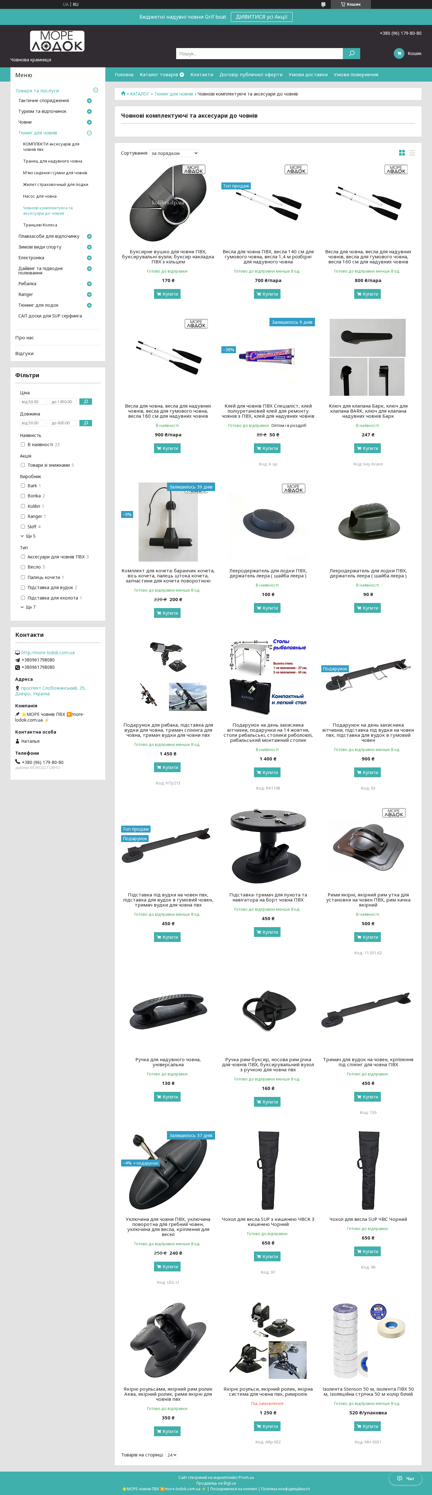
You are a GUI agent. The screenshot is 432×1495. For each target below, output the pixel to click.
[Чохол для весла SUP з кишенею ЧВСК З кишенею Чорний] (268, 1170)
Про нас (24, 337)
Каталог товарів (159, 74)
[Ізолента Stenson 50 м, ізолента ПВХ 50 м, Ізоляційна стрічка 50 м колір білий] (368, 1340)
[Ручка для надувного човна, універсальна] (168, 1010)
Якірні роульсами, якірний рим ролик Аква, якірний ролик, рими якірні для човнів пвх (168, 1393)
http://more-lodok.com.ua (48, 652)
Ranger (25, 294)
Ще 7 (30, 607)
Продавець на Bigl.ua (216, 1483)
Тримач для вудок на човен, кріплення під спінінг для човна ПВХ (368, 1062)
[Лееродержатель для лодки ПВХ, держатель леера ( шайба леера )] (268, 522)
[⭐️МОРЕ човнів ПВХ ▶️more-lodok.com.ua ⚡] (58, 41)
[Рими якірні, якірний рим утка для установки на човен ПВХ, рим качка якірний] (368, 846)
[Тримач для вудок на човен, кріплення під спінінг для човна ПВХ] (368, 1010)
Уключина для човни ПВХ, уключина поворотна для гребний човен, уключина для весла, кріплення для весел (168, 1226)
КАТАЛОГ (140, 94)
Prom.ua (246, 1477)
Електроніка (31, 258)
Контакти (201, 74)
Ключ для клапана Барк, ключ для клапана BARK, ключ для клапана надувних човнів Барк (368, 410)
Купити (170, 294)
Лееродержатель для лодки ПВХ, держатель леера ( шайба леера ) (268, 573)
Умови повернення (356, 74)
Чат (410, 1478)
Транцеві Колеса (40, 225)
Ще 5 (30, 536)
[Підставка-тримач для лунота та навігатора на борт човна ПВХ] (268, 846)
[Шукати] (351, 53)
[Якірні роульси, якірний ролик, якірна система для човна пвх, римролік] (268, 1340)
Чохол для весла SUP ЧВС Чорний (368, 1218)
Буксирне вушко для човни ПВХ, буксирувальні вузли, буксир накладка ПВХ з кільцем (168, 256)
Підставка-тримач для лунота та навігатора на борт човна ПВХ (268, 897)
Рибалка (27, 283)
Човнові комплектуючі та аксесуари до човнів (48, 210)
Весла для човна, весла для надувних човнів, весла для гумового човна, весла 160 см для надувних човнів (368, 256)
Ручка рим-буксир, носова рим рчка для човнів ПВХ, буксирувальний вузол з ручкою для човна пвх (268, 1064)
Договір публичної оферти (250, 74)
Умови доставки (308, 74)
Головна (124, 74)
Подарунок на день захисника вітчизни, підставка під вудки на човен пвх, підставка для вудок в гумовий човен (368, 732)
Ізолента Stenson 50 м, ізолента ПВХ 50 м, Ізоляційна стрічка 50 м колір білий (368, 1391)
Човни (25, 122)
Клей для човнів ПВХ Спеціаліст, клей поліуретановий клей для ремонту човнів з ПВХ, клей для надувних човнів (268, 410)
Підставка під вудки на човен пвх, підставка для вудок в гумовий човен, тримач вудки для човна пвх (168, 899)
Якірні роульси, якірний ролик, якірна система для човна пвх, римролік (268, 1391)
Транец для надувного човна (52, 161)
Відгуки (24, 353)
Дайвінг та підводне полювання (40, 271)
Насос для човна (40, 196)
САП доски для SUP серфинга (50, 316)
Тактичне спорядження (43, 100)
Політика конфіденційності (285, 1489)
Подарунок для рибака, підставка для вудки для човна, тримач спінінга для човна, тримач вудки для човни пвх (168, 729)
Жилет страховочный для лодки (55, 184)
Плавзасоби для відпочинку (48, 236)
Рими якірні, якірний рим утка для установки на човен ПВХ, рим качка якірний (368, 899)
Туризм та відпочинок (42, 111)
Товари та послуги (37, 90)
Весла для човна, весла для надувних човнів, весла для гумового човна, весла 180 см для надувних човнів (168, 410)
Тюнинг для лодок (38, 305)
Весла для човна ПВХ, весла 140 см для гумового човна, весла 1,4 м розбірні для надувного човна (268, 256)
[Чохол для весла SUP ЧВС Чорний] (368, 1170)
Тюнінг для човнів (173, 94)
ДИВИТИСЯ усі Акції (261, 16)
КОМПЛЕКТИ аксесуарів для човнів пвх (51, 146)
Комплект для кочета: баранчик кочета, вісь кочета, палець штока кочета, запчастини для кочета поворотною (168, 575)
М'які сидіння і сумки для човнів (55, 172)
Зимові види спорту (39, 247)
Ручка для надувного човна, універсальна (168, 1062)
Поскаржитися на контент (233, 1489)
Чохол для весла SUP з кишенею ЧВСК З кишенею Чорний (268, 1221)
